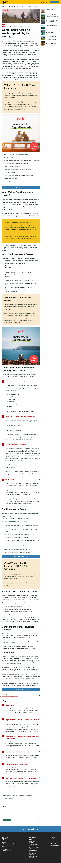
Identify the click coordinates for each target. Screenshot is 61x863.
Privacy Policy (53, 843)
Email (4, 812)
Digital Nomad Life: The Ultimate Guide (33, 854)
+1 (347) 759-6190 (6, 850)
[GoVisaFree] (5, 2)
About (50, 2)
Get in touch (29, 829)
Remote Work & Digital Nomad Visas (33, 857)
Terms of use (53, 841)
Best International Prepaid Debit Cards (34, 848)
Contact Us (54, 2)
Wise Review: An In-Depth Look (34, 845)
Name (4, 806)
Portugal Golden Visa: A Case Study (33, 842)
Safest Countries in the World (33, 851)
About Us (18, 841)
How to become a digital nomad (10, 696)
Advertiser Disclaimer (55, 845)
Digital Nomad (27, 2)
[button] (21, 187)
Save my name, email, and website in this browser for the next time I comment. (21, 818)
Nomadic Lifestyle (15, 6)
